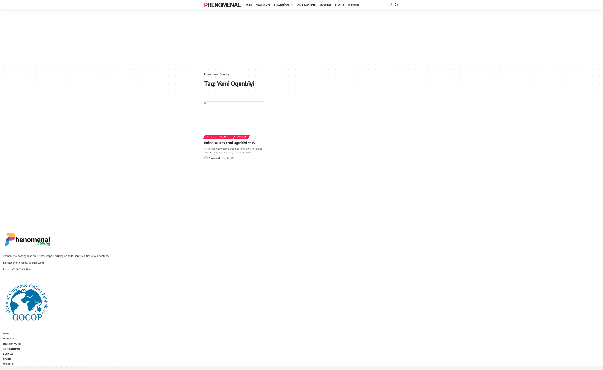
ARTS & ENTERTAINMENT (219, 137)
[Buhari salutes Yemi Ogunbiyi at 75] (234, 119)
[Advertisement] (301, 42)
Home (207, 74)
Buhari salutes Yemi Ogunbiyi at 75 (229, 142)
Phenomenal (222, 4)
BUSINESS (242, 137)
